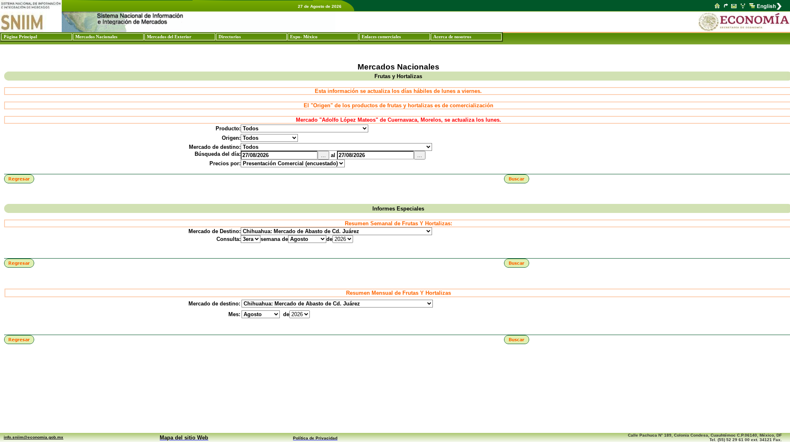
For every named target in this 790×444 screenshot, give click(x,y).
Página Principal (20, 37)
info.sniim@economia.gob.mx (33, 437)
